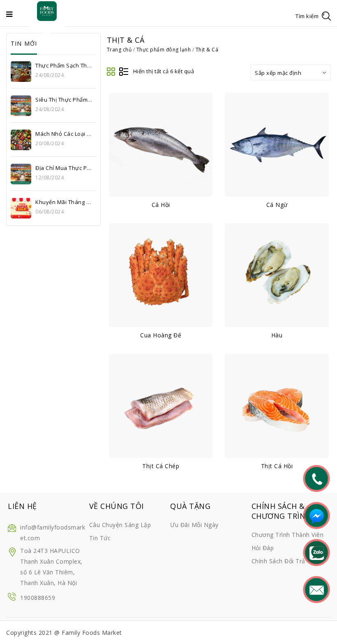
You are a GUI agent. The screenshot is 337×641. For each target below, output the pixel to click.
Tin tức (100, 538)
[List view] (123, 72)
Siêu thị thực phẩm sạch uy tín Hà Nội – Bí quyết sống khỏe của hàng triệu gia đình (64, 99)
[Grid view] (111, 72)
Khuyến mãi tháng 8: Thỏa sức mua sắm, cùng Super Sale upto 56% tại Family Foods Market (64, 202)
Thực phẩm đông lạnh (163, 49)
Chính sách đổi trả (278, 561)
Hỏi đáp (263, 548)
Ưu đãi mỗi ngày (194, 525)
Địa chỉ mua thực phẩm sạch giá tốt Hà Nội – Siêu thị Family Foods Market (64, 168)
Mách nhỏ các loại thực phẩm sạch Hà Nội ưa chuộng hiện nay (64, 133)
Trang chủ (119, 49)
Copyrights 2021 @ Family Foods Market (64, 632)
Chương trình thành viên (288, 535)
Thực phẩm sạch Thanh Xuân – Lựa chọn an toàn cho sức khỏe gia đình (64, 65)
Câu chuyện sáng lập (120, 525)
